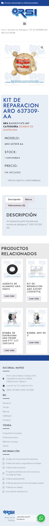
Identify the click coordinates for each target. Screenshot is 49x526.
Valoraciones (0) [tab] (16, 205)
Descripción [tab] (14, 199)
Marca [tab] (28, 199)
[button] (24, 23)
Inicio (3, 29)
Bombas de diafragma (18, 29)
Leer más (9, 296)
